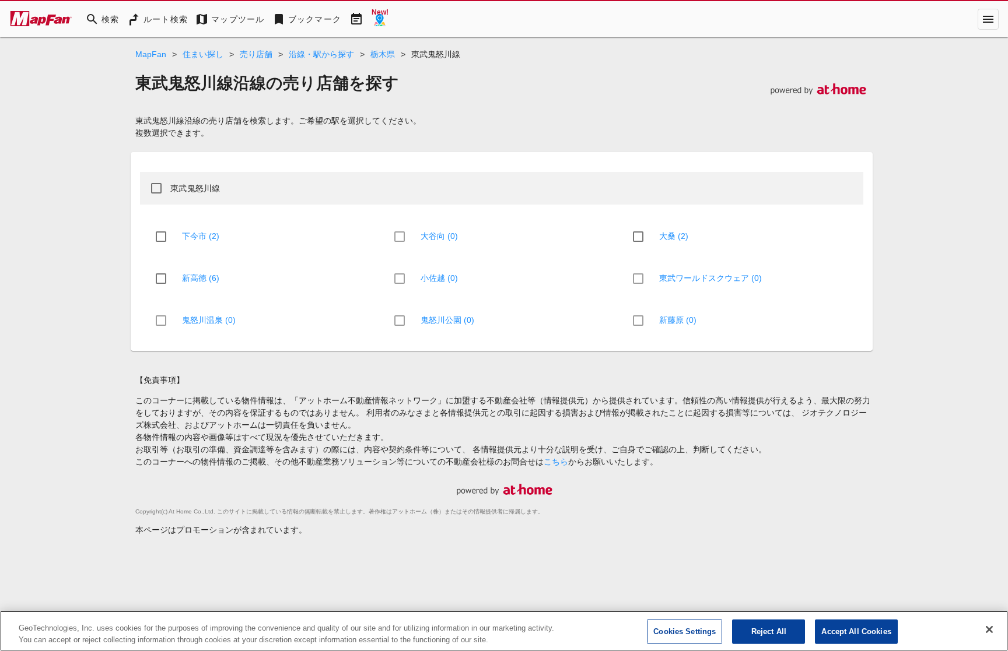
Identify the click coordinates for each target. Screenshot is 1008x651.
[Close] (989, 629)
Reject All (768, 631)
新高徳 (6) (200, 278)
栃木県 (382, 54)
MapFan (150, 54)
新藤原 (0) (677, 320)
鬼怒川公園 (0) (447, 320)
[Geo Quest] (379, 19)
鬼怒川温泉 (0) (209, 320)
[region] (504, 631)
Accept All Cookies (856, 631)
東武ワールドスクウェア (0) (710, 278)
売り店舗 (256, 54)
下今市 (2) (200, 236)
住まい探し (203, 54)
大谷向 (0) (439, 236)
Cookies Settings (684, 631)
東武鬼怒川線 (195, 188)
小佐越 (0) (439, 278)
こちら (556, 461)
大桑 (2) (673, 236)
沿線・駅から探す (321, 54)
